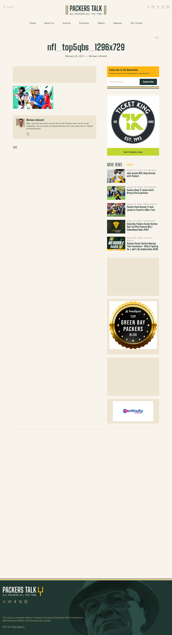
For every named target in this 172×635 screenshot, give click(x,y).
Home (33, 23)
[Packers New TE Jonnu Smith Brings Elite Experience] (116, 193)
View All (130, 165)
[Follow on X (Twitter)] (28, 134)
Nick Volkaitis (150, 187)
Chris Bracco (18, 627)
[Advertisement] (54, 75)
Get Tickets (136, 23)
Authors (67, 23)
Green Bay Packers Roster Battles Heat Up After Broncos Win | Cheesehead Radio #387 (142, 227)
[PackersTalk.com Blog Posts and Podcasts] (86, 10)
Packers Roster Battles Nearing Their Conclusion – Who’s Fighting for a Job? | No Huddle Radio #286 (142, 247)
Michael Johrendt (98, 56)
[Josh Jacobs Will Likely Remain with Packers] (116, 176)
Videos (101, 23)
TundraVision (149, 221)
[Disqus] (86, 469)
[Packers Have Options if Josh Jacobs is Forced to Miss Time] (116, 210)
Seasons (117, 23)
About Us (49, 23)
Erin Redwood (150, 170)
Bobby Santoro (150, 204)
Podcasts (84, 23)
